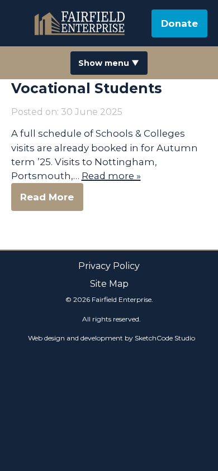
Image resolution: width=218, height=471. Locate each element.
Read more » (111, 175)
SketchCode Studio (165, 338)
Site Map (109, 283)
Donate (179, 23)
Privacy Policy (109, 266)
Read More (47, 197)
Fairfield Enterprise (81, 23)
